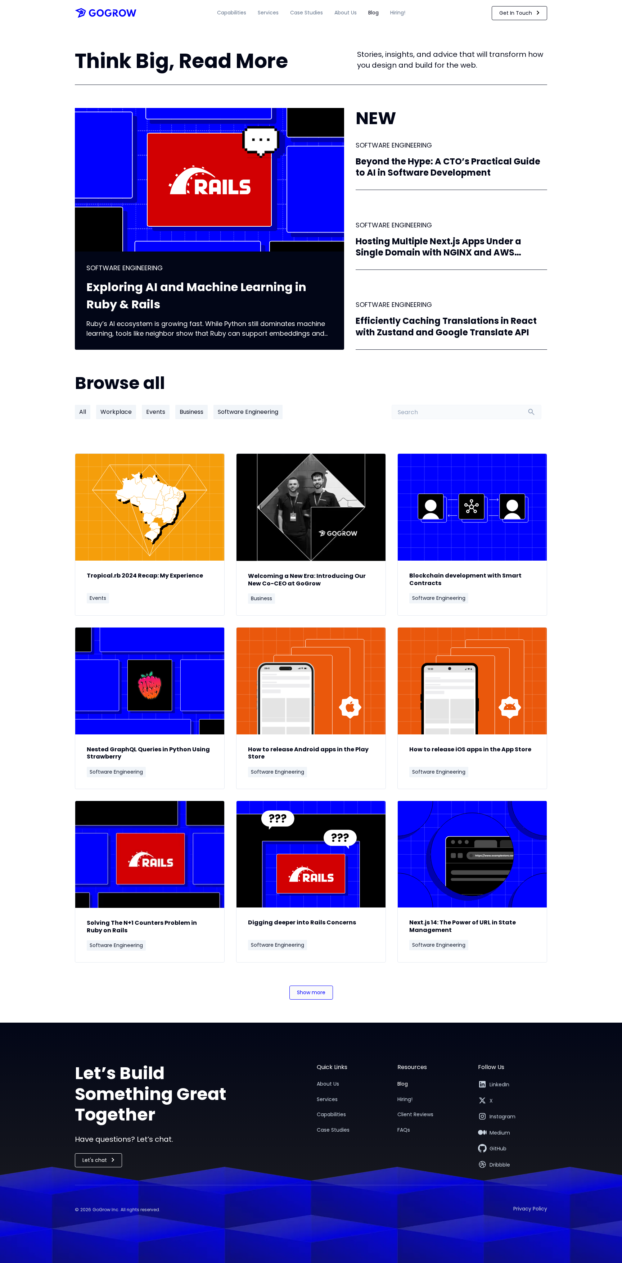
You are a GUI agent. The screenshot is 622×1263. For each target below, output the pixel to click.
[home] (105, 13)
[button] (231, 11)
